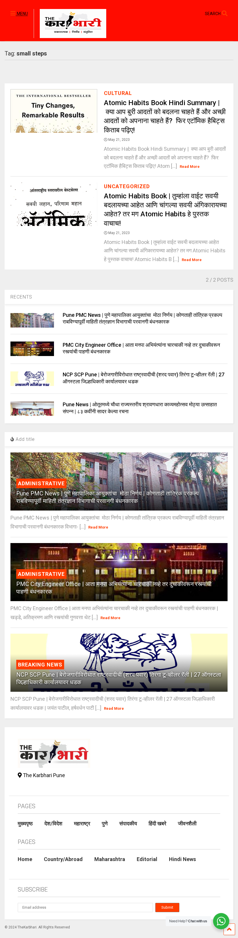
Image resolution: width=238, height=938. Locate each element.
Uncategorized (127, 186)
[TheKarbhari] (70, 24)
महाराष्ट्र (82, 823)
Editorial (147, 859)
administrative (41, 483)
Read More (190, 166)
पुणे (105, 823)
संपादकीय (128, 823)
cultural (118, 93)
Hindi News (182, 859)
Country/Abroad (63, 859)
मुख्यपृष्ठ (25, 823)
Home (25, 859)
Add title (24, 439)
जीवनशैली (187, 823)
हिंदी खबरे (157, 823)
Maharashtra (109, 859)
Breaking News (40, 665)
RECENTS (21, 297)
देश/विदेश (53, 823)
